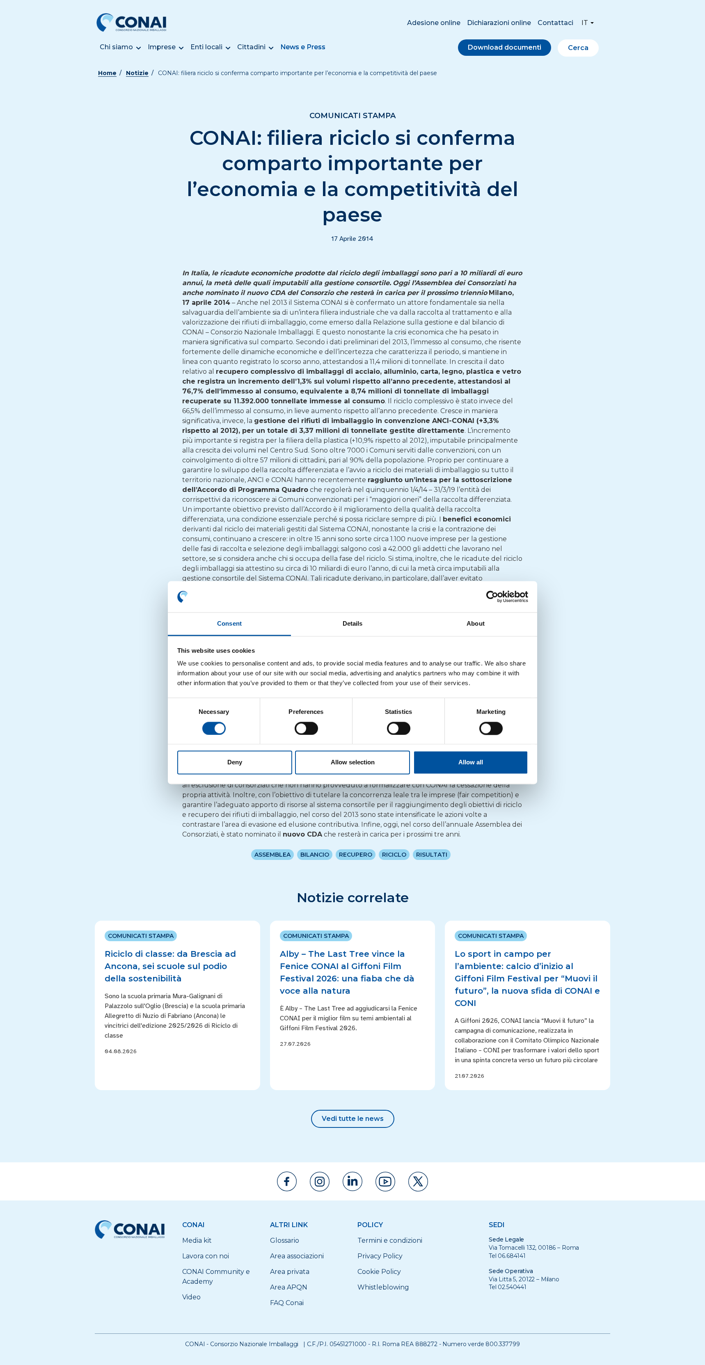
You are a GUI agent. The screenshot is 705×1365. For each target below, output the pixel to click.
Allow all (470, 762)
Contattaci (555, 23)
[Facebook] (287, 1181)
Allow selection (353, 762)
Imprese (162, 47)
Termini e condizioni (389, 1240)
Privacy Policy (380, 1256)
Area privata (289, 1272)
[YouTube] (385, 1181)
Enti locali (206, 47)
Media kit (197, 1240)
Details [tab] (353, 623)
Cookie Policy (379, 1272)
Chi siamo (116, 47)
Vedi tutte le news (353, 1119)
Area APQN (288, 1287)
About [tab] (476, 623)
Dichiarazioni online (499, 23)
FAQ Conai (287, 1303)
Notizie (137, 73)
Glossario (284, 1240)
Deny (234, 762)
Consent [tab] (229, 623)
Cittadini (251, 47)
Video (191, 1297)
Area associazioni (297, 1256)
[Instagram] (320, 1181)
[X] (418, 1181)
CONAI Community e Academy (216, 1276)
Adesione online (433, 23)
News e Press (302, 47)
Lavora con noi (205, 1256)
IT (584, 23)
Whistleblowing (383, 1287)
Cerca (578, 48)
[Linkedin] (352, 1181)
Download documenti (504, 47)
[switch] (306, 728)
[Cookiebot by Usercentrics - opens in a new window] (492, 596)
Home (107, 73)
